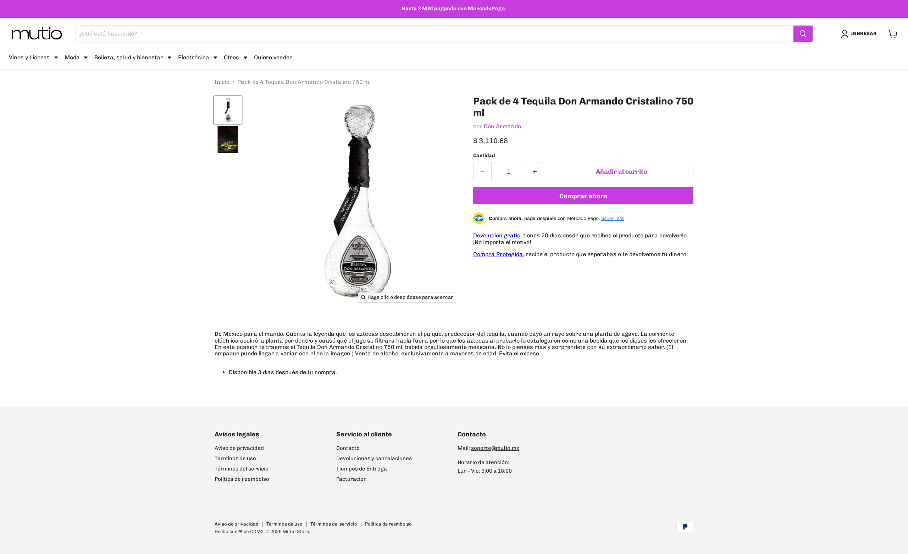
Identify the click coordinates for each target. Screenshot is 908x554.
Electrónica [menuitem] (193, 57)
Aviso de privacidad (239, 448)
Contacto (348, 448)
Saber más (612, 218)
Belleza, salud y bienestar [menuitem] (128, 57)
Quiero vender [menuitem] (273, 57)
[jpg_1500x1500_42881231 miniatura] (228, 139)
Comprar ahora (583, 196)
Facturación (351, 479)
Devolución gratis (496, 235)
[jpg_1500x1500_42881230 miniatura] (228, 110)
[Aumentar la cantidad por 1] (535, 172)
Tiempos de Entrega (361, 469)
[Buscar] (803, 34)
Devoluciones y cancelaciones (374, 458)
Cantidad (484, 155)
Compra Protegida (498, 254)
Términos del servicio (241, 469)
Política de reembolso (242, 479)
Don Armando (502, 126)
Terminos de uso (235, 458)
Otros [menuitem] (231, 57)
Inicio (222, 82)
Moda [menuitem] (72, 57)
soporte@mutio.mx (495, 448)
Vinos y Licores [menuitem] (29, 57)
